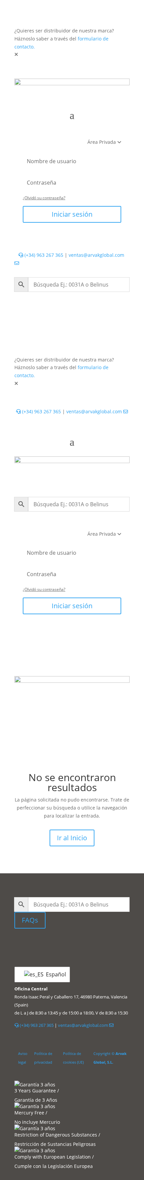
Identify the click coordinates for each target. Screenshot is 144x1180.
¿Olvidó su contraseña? (44, 198)
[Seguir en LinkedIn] (57, 944)
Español (54, 974)
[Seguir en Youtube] (87, 944)
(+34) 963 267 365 (43, 255)
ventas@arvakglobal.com (94, 411)
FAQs (30, 920)
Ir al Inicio (72, 837)
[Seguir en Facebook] (73, 944)
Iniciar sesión (72, 214)
